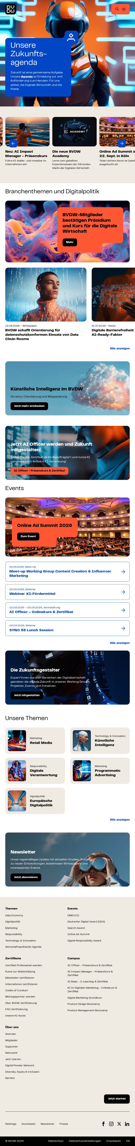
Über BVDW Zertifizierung (21, 1003)
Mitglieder (11, 1040)
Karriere (10, 1078)
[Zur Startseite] (10, 9)
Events (73, 909)
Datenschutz (56, 1141)
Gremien (10, 1034)
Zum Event (28, 536)
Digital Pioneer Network (19, 1065)
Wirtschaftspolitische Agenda (23, 947)
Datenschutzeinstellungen (85, 1141)
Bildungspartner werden (20, 997)
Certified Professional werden (23, 965)
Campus (74, 958)
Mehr (70, 242)
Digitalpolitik (12, 922)
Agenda (27, 77)
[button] (13, 143)
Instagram (111, 1124)
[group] (27, 141)
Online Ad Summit (79, 934)
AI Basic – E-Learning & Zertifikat (88, 982)
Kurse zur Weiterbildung (20, 972)
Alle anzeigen (120, 348)
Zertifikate (13, 958)
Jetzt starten (13, 1059)
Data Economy (14, 915)
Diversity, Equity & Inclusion (22, 1072)
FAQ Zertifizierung (16, 1009)
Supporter (11, 1047)
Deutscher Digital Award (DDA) (86, 922)
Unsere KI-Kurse (15, 1016)
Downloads (28, 1124)
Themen (11, 909)
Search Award (76, 928)
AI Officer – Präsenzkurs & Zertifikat (90, 965)
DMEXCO (73, 915)
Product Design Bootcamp (84, 1004)
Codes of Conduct (16, 990)
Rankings (10, 1124)
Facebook (103, 1124)
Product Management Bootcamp (88, 1010)
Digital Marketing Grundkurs (85, 998)
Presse (64, 1124)
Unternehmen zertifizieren (21, 984)
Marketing (11, 928)
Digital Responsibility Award (84, 941)
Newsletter (47, 1124)
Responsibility (13, 934)
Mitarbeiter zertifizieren (19, 978)
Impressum (113, 1141)
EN (128, 1141)
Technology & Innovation (20, 941)
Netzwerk (11, 1053)
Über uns (12, 1027)
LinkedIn (127, 1124)
